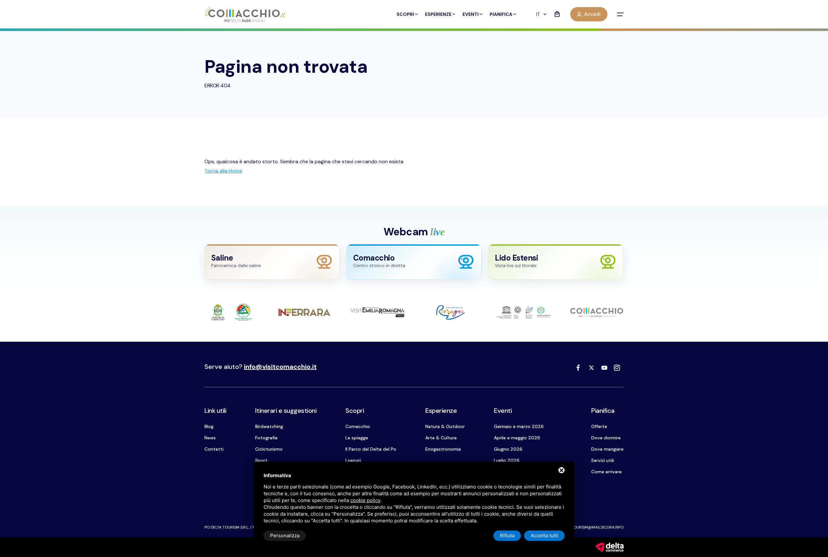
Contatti (213, 449)
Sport (261, 460)
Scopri (405, 14)
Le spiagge (356, 438)
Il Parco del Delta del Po (370, 449)
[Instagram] (617, 367)
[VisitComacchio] (244, 14)
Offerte (599, 426)
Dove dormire (606, 438)
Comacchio (357, 426)
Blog (208, 426)
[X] (591, 367)
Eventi (471, 14)
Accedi (592, 14)
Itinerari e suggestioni (286, 410)
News (210, 438)
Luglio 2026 (506, 460)
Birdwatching (269, 426)
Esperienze (438, 14)
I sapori (353, 460)
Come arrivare (606, 472)
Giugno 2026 (508, 449)
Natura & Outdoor (445, 426)
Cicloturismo (269, 449)
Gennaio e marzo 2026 (519, 426)
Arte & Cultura (441, 438)
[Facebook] (578, 367)
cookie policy (365, 500)
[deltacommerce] (610, 546)
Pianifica (501, 14)
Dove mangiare (607, 449)
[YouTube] (604, 367)
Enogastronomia (443, 449)
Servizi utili (602, 460)
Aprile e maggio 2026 (517, 438)
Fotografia (266, 438)
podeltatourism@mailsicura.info (589, 527)
